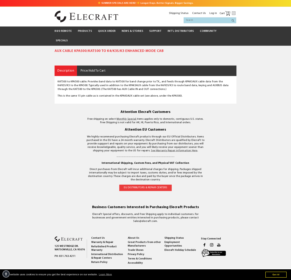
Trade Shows (136, 250)
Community (208, 31)
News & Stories (132, 31)
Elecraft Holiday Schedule (180, 250)
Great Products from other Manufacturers (144, 244)
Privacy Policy (136, 254)
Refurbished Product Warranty (104, 248)
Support (155, 31)
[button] (233, 13)
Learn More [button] (105, 274)
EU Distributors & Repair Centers (145, 187)
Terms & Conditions (140, 258)
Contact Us (98, 238)
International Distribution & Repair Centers (107, 256)
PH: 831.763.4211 (65, 256)
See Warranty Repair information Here (174, 150)
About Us (133, 238)
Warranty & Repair (102, 242)
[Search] (233, 20)
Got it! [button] (276, 274)
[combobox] (210, 20)
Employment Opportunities (173, 244)
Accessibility (135, 263)
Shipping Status (174, 238)
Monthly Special (127, 119)
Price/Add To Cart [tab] (92, 70)
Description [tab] (65, 70)
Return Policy (99, 262)
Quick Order (107, 31)
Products (85, 31)
